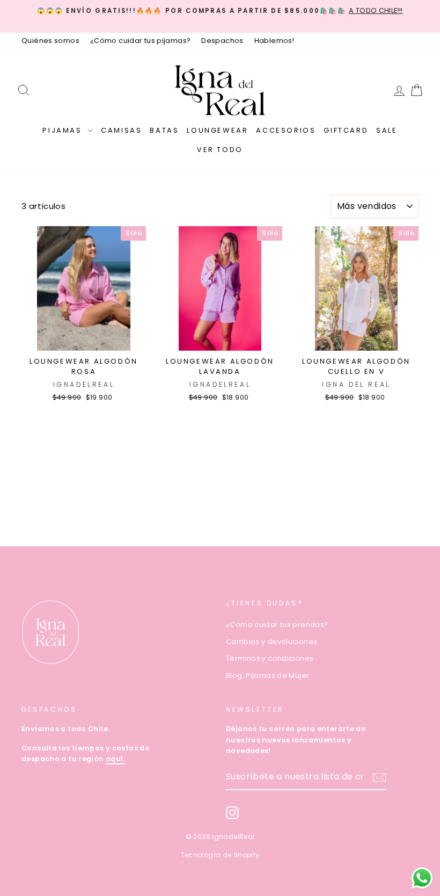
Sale (386, 130)
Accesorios (286, 130)
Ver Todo (220, 149)
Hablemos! (274, 40)
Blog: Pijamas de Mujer (267, 675)
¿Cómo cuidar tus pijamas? (140, 40)
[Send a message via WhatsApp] (422, 878)
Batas (164, 130)
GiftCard (346, 130)
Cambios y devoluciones (271, 641)
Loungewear (217, 130)
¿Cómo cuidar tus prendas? (277, 624)
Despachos (222, 40)
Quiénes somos (50, 40)
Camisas (121, 130)
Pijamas (63, 130)
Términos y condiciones (269, 658)
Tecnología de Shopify (220, 854)
